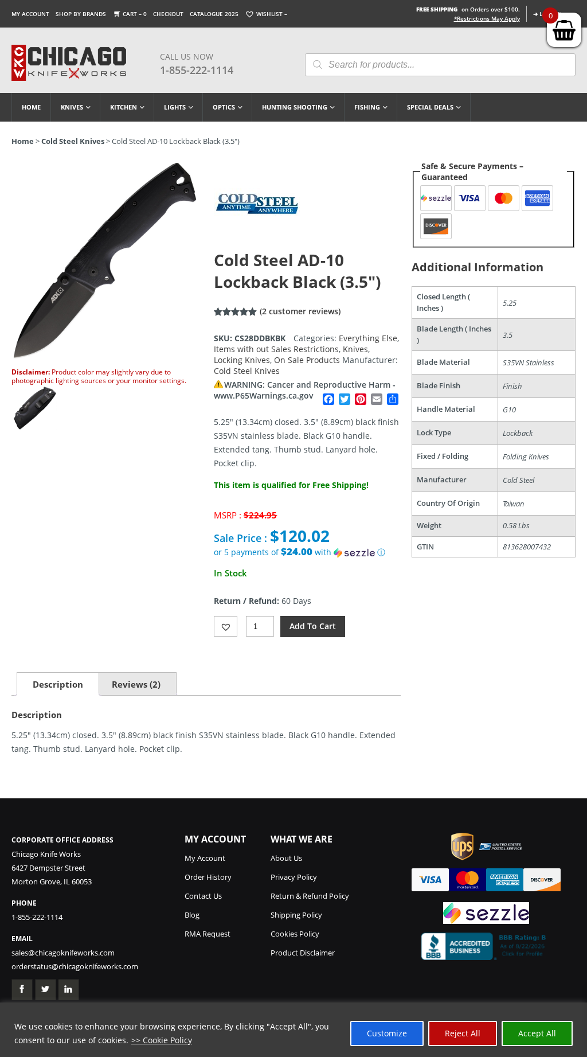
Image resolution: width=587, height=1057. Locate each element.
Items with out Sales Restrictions (276, 349)
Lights (175, 107)
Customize (387, 1033)
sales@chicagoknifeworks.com (63, 952)
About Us (286, 858)
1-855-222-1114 (196, 70)
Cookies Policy (295, 934)
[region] (293, 1030)
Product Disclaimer (303, 952)
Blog (192, 915)
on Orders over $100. (468, 9)
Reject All (462, 1033)
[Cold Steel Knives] (257, 243)
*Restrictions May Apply (487, 18)
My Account (30, 14)
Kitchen (123, 107)
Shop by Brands (81, 14)
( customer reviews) (300, 311)
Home (31, 107)
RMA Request (207, 934)
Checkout (168, 14)
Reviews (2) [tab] (136, 684)
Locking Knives (242, 359)
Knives (72, 107)
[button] (307, 552)
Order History (208, 877)
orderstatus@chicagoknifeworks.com (74, 966)
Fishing (367, 107)
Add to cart (312, 626)
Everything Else (368, 338)
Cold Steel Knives (72, 141)
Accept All (537, 1033)
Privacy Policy (294, 877)
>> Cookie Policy (161, 1040)
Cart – (135, 14)
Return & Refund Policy (310, 896)
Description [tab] (58, 684)
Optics (224, 107)
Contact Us (203, 896)
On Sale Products (307, 359)
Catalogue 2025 (214, 14)
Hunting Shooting (294, 107)
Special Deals (430, 107)
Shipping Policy (296, 915)
